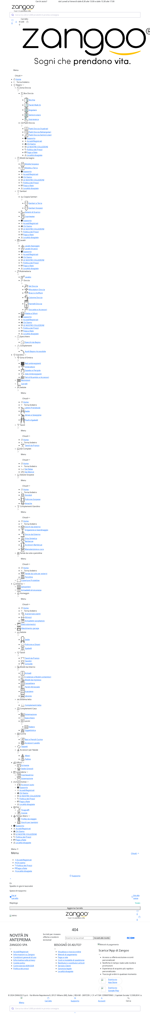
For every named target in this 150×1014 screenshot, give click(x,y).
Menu (14, 849)
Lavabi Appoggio (32, 246)
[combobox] (75, 15)
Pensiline (29, 577)
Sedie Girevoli (27, 768)
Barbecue (29, 541)
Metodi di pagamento (67, 954)
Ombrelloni (30, 367)
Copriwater (30, 216)
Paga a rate (63, 957)
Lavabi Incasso (31, 248)
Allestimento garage (30, 628)
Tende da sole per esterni (36, 573)
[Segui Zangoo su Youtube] (133, 938)
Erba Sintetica (31, 538)
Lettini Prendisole (32, 407)
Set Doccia (33, 286)
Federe (32, 727)
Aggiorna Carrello (75, 908)
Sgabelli (28, 648)
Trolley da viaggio (29, 819)
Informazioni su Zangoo (24, 954)
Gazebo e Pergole (33, 370)
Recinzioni (25, 380)
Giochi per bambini (29, 822)
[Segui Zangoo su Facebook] (128, 938)
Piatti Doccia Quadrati (38, 128)
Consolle (28, 663)
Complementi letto (33, 705)
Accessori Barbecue (33, 545)
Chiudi (18, 75)
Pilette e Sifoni (31, 313)
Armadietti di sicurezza (31, 590)
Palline (28, 759)
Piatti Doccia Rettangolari (40, 132)
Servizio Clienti (64, 965)
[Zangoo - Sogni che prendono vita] (77, 915)
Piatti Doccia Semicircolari (40, 135)
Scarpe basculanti (33, 614)
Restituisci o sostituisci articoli (71, 963)
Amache (28, 503)
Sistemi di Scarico (32, 212)
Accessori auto (27, 784)
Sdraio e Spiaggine (33, 415)
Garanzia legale (65, 968)
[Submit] (12, 14)
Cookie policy (19, 963)
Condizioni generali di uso (24, 957)
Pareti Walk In (35, 105)
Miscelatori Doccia (37, 289)
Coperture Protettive (30, 580)
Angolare (33, 110)
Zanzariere (26, 586)
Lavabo (28, 277)
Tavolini (28, 661)
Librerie (28, 696)
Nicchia (32, 100)
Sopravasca (34, 119)
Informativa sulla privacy (24, 960)
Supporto (31, 138)
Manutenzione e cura (34, 549)
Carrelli (24, 383)
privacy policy (104, 943)
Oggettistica (30, 730)
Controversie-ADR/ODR (23, 965)
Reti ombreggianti (33, 363)
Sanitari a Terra (35, 203)
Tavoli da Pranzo (32, 445)
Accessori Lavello (32, 743)
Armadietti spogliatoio (35, 621)
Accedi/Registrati (34, 141)
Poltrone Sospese (32, 499)
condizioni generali (85, 943)
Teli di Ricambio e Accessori (37, 377)
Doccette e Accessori (38, 309)
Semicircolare (35, 115)
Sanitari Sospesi (36, 208)
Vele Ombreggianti (33, 374)
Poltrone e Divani (32, 644)
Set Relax (29, 469)
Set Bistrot (29, 472)
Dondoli (28, 495)
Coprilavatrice (27, 775)
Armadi (28, 673)
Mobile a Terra (31, 168)
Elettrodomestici (28, 624)
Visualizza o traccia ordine (69, 951)
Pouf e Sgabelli (31, 420)
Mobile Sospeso (32, 164)
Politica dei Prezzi (34, 149)
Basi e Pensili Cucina (34, 739)
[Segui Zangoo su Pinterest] (132, 938)
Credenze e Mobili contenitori (38, 677)
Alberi (27, 755)
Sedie (27, 411)
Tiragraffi (25, 810)
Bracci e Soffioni (36, 293)
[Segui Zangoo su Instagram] (130, 938)
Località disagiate (34, 155)
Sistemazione (31, 714)
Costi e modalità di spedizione (71, 960)
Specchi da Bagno (33, 342)
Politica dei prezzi (21, 968)
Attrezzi (28, 617)
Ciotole (24, 813)
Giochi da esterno (33, 526)
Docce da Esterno (32, 534)
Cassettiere (30, 683)
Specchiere (30, 718)
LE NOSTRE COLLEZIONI (37, 146)
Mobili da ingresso (33, 680)
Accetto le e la (89, 943)
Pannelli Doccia (35, 303)
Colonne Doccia (35, 297)
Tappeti (24, 746)
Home (18, 79)
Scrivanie (25, 765)
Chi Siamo (31, 144)
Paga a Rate (32, 152)
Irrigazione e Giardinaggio (36, 529)
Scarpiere (29, 691)
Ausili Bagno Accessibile (35, 351)
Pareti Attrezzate (32, 687)
